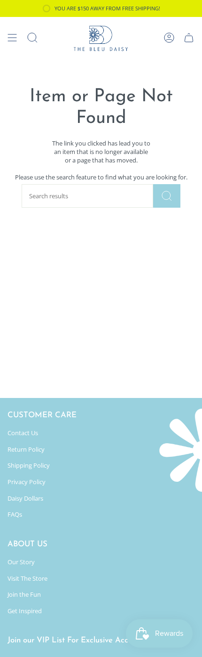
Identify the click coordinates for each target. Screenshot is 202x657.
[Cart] (188, 37)
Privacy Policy (27, 482)
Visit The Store (27, 578)
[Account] (169, 37)
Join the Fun (24, 594)
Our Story (21, 562)
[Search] (166, 196)
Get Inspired (25, 611)
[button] (32, 37)
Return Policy (26, 449)
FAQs (15, 514)
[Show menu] (12, 37)
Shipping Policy (29, 465)
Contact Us (23, 433)
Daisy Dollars (25, 498)
